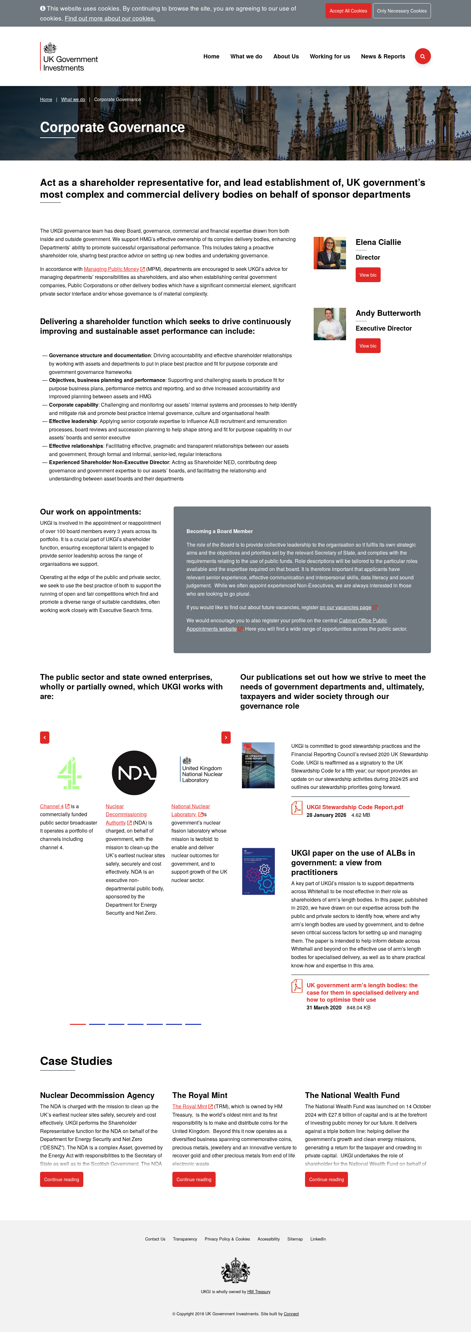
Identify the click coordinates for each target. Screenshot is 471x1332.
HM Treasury (258, 1291)
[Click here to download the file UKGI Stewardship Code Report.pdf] (258, 765)
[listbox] (135, 887)
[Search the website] (423, 56)
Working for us (330, 56)
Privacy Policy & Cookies (227, 1239)
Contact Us (155, 1239)
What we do (246, 56)
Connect (291, 1313)
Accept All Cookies (348, 10)
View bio (367, 275)
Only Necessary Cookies (402, 10)
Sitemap (295, 1239)
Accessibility (269, 1239)
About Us (286, 56)
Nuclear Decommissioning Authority (60, 814)
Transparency (185, 1239)
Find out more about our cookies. (110, 17)
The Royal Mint (189, 1106)
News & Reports (383, 56)
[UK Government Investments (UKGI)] (102, 56)
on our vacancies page (345, 607)
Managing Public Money (111, 268)
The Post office (188, 806)
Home (211, 56)
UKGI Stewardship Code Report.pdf (355, 807)
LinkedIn (318, 1239)
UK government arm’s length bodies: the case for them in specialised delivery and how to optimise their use (363, 992)
